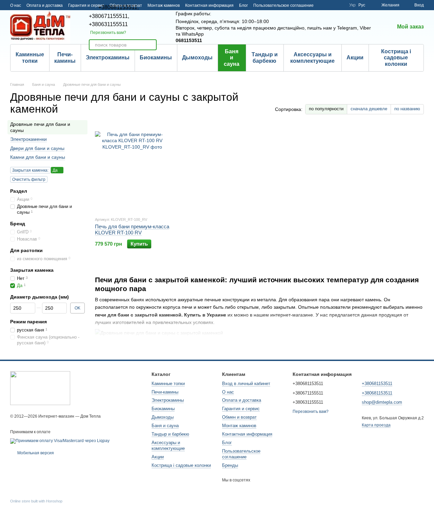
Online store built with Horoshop (36, 501)
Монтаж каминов (163, 5)
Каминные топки (30, 57)
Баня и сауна (231, 58)
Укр (352, 5)
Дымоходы (197, 57)
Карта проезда (376, 425)
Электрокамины (108, 57)
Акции (355, 57)
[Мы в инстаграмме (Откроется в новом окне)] (339, 5)
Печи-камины (65, 57)
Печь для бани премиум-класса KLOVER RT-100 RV (132, 229)
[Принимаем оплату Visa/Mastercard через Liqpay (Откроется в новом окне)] (60, 440)
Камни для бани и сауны (37, 157)
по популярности (326, 108)
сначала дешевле (369, 108)
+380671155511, (109, 16)
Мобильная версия (35, 453)
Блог (243, 5)
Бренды (230, 465)
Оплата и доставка (44, 5)
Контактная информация (209, 5)
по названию (407, 108)
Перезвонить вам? (108, 32)
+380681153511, (118, 7)
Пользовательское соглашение (283, 5)
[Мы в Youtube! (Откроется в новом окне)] (331, 5)
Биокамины (156, 57)
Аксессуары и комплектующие (312, 57)
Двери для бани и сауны (37, 148)
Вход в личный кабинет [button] (246, 383)
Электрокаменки (28, 139)
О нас (15, 5)
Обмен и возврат (239, 417)
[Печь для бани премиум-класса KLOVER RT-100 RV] (132, 168)
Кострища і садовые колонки (396, 58)
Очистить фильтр (28, 179)
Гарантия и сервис (241, 408)
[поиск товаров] (151, 44)
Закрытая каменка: (30, 170)
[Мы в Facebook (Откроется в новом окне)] (323, 5)
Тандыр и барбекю (265, 57)
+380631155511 (108, 24)
